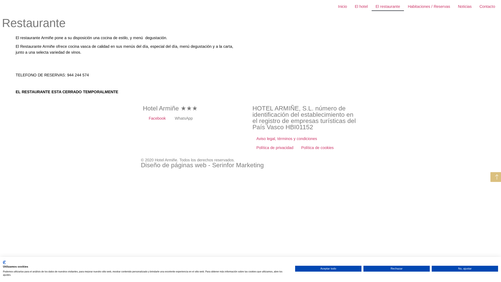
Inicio (342, 6)
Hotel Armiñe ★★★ (170, 108)
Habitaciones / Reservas (429, 6)
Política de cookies (317, 148)
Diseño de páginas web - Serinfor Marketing (202, 165)
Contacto (487, 6)
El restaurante (388, 6)
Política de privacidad (274, 148)
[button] (19, 62)
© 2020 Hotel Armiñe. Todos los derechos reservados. (188, 160)
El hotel (361, 6)
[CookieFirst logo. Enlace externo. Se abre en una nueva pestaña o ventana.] (4, 262)
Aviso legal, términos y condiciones (286, 138)
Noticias (465, 6)
